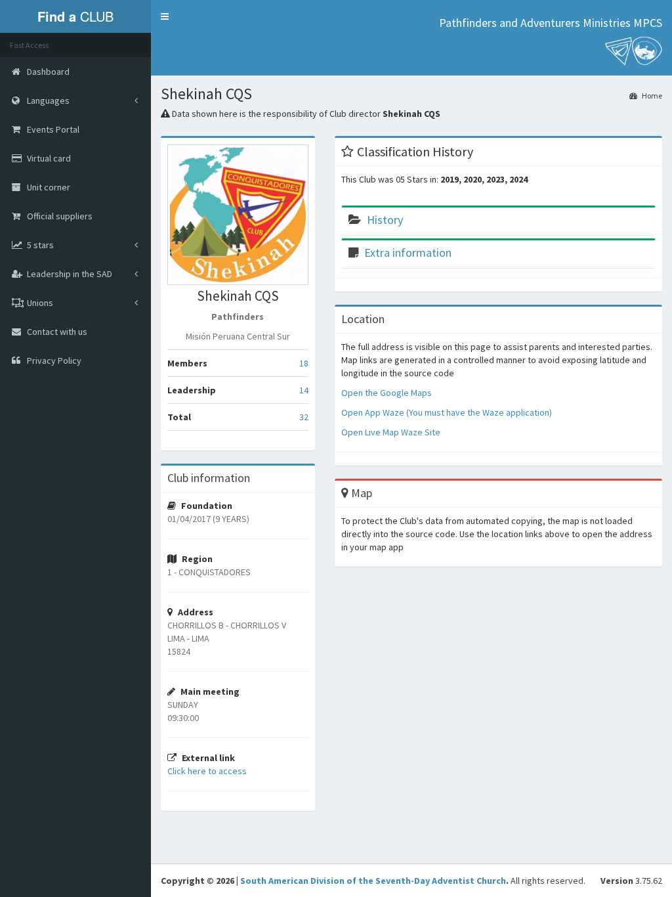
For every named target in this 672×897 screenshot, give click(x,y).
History (385, 219)
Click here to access (207, 771)
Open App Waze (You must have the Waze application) (446, 412)
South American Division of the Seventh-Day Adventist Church (373, 880)
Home (651, 95)
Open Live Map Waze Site (390, 432)
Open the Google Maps (386, 393)
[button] (164, 16)
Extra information (408, 252)
